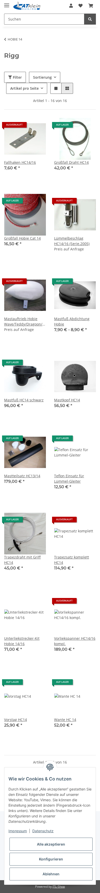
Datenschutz (43, 831)
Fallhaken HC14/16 (20, 162)
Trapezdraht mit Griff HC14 (22, 560)
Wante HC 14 (65, 719)
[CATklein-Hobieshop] (27, 6)
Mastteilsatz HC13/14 (22, 475)
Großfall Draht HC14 (71, 162)
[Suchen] (90, 19)
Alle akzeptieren (51, 844)
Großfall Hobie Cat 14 (22, 238)
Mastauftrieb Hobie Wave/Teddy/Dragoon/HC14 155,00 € (25, 321)
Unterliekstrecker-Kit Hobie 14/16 (21, 641)
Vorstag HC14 (15, 719)
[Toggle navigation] (6, 3)
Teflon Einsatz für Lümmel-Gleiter (69, 478)
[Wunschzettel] (80, 6)
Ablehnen (51, 874)
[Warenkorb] (91, 6)
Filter (17, 77)
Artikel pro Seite (24, 88)
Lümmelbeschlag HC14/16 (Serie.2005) (71, 241)
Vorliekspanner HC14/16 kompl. (74, 641)
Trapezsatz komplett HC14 (71, 560)
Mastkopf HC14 (67, 400)
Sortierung (42, 77)
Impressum (17, 831)
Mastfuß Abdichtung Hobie (71, 321)
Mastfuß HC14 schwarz (24, 400)
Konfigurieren (51, 859)
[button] (71, 6)
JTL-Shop (59, 886)
